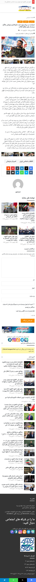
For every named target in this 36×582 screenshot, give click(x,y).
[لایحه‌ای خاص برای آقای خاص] (29, 470)
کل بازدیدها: (31, 567)
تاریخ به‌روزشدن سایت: (29, 574)
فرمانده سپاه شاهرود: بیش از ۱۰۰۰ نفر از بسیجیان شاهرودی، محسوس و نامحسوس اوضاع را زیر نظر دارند (12, 442)
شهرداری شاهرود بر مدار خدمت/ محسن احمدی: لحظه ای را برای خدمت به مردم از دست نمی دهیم (13, 406)
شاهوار (25, 22)
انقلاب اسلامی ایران (26, 161)
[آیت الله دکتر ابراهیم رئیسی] (18, 61)
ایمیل (33, 288)
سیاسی (28, 18)
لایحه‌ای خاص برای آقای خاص (14, 467)
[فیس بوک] (31, 168)
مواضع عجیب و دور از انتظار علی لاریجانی (11, 216)
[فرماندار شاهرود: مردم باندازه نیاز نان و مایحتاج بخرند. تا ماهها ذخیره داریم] (29, 452)
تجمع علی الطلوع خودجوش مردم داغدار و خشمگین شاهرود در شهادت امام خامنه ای (27, 239)
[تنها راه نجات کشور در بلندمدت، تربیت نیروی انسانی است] (29, 461)
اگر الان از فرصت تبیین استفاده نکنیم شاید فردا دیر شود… (20, 398)
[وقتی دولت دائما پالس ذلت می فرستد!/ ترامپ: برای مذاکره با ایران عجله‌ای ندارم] (29, 416)
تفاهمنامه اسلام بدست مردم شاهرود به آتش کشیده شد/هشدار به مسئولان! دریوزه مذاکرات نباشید (27, 217)
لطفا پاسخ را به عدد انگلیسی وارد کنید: (25, 311)
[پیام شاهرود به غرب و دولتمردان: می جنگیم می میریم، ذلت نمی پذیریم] (29, 425)
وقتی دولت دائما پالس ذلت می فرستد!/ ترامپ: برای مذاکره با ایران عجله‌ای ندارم (12, 416)
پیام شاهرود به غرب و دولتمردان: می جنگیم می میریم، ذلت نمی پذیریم (13, 425)
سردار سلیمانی (10, 161)
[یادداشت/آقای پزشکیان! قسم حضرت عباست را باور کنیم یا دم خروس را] (29, 487)
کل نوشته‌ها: (31, 571)
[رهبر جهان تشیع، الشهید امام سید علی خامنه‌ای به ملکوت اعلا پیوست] (9, 230)
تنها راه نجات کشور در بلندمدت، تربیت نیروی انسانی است (13, 460)
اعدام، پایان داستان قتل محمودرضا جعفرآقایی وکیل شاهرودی (12, 477)
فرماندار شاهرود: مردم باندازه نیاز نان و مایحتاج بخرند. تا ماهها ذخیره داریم (12, 452)
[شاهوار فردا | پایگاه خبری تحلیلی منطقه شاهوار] (25, 8)
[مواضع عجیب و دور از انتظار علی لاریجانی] (9, 208)
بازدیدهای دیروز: (30, 564)
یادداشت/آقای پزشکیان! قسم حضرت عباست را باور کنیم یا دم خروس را (12, 485)
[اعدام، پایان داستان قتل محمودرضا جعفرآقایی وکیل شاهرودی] (29, 478)
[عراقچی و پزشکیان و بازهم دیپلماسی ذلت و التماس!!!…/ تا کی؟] (29, 434)
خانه (32, 18)
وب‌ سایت (32, 296)
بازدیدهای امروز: (30, 561)
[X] (26, 168)
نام (34, 280)
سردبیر (18, 191)
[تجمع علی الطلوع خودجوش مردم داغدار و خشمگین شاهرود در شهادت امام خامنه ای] (27, 230)
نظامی (20, 22)
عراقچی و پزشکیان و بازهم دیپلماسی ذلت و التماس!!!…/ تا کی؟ (12, 433)
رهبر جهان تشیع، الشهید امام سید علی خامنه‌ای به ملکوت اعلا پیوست (10, 238)
